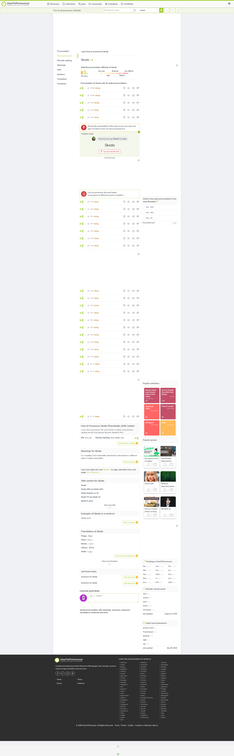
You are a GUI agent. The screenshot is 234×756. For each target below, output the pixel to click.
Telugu (142, 713)
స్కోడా (90, 536)
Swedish (164, 711)
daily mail (145, 570)
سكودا (90, 552)
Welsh (163, 717)
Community (97, 4)
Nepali (142, 700)
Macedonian (124, 695)
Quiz (83, 4)
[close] (118, 746)
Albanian (143, 662)
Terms (117, 725)
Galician (163, 678)
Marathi (163, 698)
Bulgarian (123, 669)
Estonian (143, 676)
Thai (162, 713)
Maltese (123, 698)
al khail (145, 598)
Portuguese (124, 704)
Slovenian (123, 709)
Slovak (163, 706)
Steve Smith (145, 578)
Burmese (143, 669)
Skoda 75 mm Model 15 (90, 497)
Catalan (163, 669)
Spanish (163, 709)
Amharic (164, 662)
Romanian (144, 704)
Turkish (122, 715)
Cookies (131, 725)
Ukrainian (143, 715)
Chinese (123, 671)
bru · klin (150, 207)
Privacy (123, 725)
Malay (142, 695)
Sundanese (124, 711)
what (158, 574)
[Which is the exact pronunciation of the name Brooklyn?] (158, 201)
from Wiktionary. (92, 473)
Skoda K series (87, 501)
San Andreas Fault (145, 566)
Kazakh (163, 689)
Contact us (139, 725)
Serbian (123, 706)
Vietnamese (144, 717)
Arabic (122, 665)
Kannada (143, 689)
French (142, 678)
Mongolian (123, 700)
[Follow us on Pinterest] (72, 673)
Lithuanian (164, 693)
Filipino (163, 676)
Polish (163, 702)
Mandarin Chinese (146, 698)
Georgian (123, 680)
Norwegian (164, 700)
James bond (145, 582)
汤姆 (144, 640)
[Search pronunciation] (161, 10)
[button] (109, 151)
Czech (163, 671)
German (143, 680)
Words (59, 679)
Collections (70, 4)
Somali (142, 709)
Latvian (143, 693)
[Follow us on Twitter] (62, 673)
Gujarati (123, 682)
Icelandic (143, 684)
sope (144, 594)
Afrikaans (123, 662)
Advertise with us (151, 725)
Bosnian (163, 667)
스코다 (90, 544)
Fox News (158, 570)
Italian (142, 687)
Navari (145, 606)
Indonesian (164, 684)
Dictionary (54, 4)
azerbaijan (164, 665)
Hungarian (123, 684)
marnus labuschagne (158, 566)
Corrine (170, 578)
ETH (157, 582)
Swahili (143, 711)
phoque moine (148, 628)
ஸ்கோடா (90, 540)
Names (59, 683)
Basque (123, 667)
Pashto (122, 702)
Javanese (123, 689)
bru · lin (149, 218)
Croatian (143, 671)
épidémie (146, 636)
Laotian (163, 691)
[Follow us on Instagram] (67, 673)
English (163, 673)
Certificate (128, 4)
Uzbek (122, 717)
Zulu (121, 719)
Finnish (122, 678)
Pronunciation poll (148, 223)
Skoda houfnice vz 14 (89, 493)
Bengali (143, 667)
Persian (143, 702)
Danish (122, 673)
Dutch (142, 673)
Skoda (83, 485)
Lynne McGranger (170, 570)
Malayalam (164, 695)
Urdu (162, 715)
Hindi (163, 682)
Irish (121, 687)
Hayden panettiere (145, 574)
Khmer (122, 691)
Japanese (164, 687)
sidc (144, 644)
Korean (143, 691)
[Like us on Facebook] (57, 673)
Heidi (170, 582)
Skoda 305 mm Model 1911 (92, 489)
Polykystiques (148, 632)
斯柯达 (91, 548)
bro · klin (150, 212)
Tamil (122, 713)
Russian (163, 704)
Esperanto (123, 676)
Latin (122, 693)
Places (79, 679)
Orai (169, 574)
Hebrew (143, 682)
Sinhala (143, 706)
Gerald (170, 566)
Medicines (81, 683)
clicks (145, 602)
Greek (163, 680)
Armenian (143, 665)
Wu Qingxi (147, 610)
